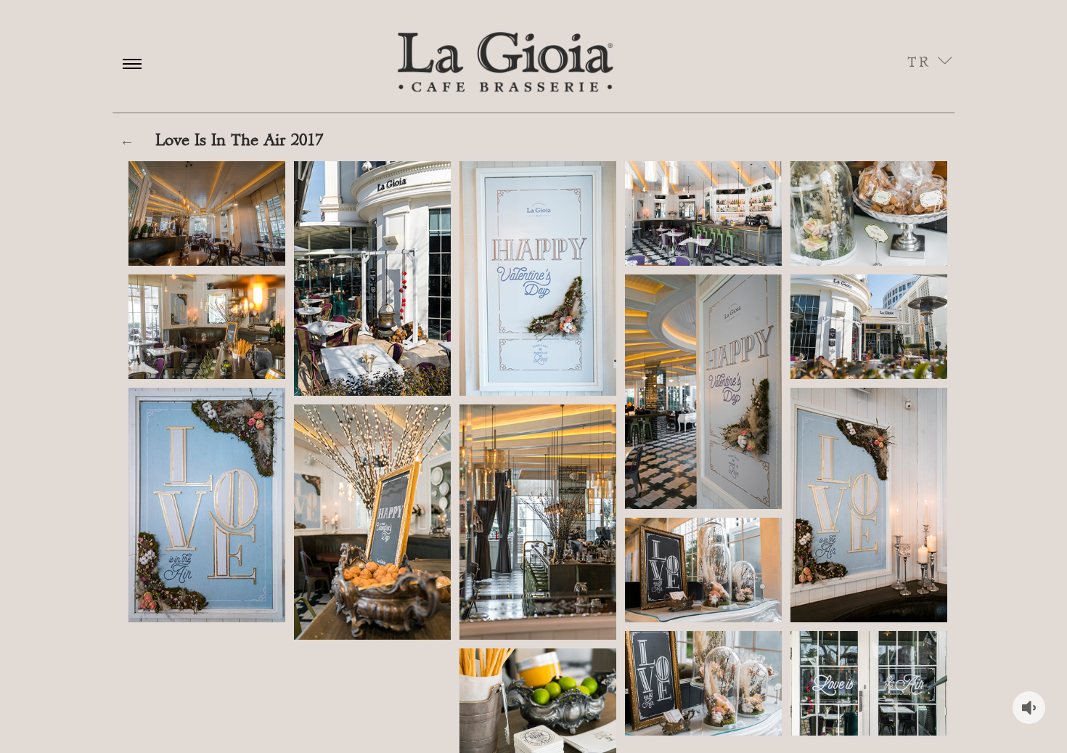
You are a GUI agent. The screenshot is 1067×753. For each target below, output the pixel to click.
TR (922, 62)
